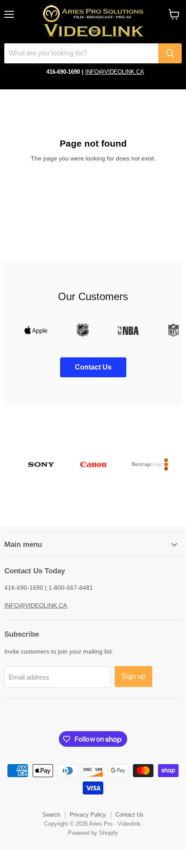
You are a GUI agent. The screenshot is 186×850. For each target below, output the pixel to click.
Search (51, 814)
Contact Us (129, 814)
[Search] (170, 53)
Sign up (133, 676)
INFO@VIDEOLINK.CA (114, 72)
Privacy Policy (88, 814)
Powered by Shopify (93, 833)
